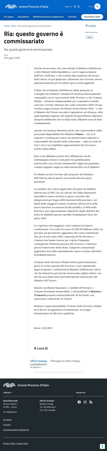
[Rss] (91, 402)
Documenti (23, 16)
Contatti (72, 16)
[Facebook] (79, 402)
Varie (89, 37)
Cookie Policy (22, 443)
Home (6, 25)
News (13, 25)
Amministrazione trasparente (48, 16)
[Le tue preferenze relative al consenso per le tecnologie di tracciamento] (102, 446)
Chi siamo (9, 16)
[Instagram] (85, 402)
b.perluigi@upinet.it (38, 364)
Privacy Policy (9, 443)
